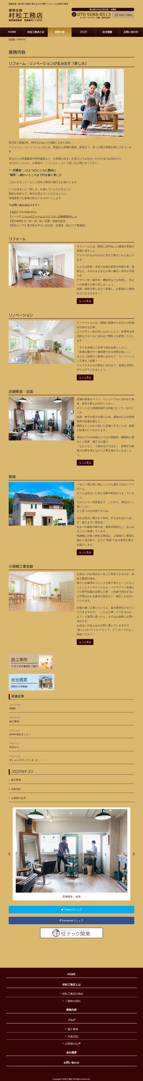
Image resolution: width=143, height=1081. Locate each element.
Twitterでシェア (72, 909)
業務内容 (71, 1009)
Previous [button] (9, 854)
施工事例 (14, 720)
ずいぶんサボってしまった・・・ (27, 758)
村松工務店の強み (72, 993)
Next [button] (134, 854)
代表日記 (16, 789)
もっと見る (85, 301)
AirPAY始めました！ (20, 732)
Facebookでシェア (72, 920)
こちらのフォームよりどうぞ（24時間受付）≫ (49, 216)
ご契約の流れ (73, 1000)
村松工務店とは (71, 984)
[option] (71, 854)
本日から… (15, 745)
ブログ (72, 1020)
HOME (12, 39)
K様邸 (14, 707)
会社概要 (71, 1052)
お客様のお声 (18, 798)
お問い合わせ (71, 1062)
